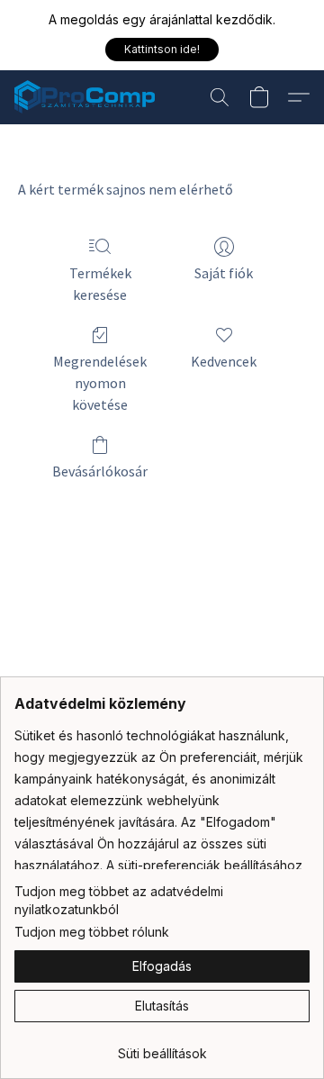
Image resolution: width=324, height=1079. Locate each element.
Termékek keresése (100, 284)
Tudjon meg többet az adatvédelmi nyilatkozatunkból (118, 900)
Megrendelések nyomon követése (100, 382)
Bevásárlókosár (100, 471)
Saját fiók (223, 273)
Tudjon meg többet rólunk (91, 931)
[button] (162, 49)
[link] (162, 1047)
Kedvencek (223, 361)
